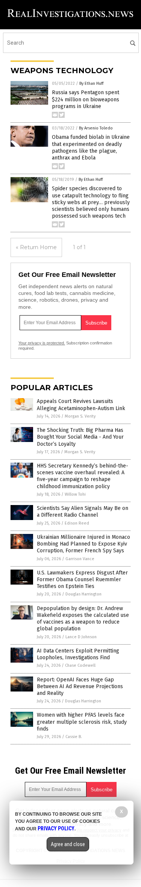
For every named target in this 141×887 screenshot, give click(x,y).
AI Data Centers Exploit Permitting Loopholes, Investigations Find (78, 654)
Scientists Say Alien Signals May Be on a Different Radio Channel (82, 511)
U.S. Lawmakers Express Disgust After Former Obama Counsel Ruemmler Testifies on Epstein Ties (82, 579)
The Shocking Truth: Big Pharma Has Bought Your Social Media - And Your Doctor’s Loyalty (80, 437)
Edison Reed (77, 523)
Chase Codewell (80, 665)
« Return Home (36, 247)
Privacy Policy (56, 828)
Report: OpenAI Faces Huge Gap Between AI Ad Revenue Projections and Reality (80, 686)
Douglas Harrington (83, 594)
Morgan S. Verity (80, 416)
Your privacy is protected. (41, 343)
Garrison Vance (79, 558)
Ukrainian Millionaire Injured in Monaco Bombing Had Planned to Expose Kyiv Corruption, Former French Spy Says (83, 544)
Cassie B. (73, 736)
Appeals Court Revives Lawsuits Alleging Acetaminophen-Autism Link (81, 404)
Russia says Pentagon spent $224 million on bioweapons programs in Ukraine (85, 99)
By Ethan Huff (91, 83)
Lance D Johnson (81, 636)
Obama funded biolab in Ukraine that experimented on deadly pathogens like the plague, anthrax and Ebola (91, 147)
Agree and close (68, 844)
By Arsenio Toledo (96, 128)
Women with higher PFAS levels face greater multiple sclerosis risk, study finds (82, 722)
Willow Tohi (75, 494)
